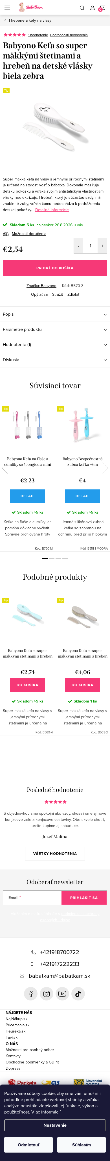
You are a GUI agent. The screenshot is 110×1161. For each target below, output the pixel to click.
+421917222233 (59, 964)
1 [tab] (45, 558)
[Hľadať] (82, 7)
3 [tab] (58, 558)
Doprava (13, 1068)
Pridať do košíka (55, 268)
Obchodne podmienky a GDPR (32, 1062)
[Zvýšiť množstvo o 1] (102, 245)
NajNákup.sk (16, 1019)
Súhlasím (81, 1145)
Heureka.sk (15, 1031)
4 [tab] (65, 558)
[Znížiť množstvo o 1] (78, 245)
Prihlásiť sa (84, 897)
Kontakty (13, 1056)
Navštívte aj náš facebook (31, 993)
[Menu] (7, 7)
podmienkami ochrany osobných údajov (70, 917)
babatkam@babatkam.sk (59, 976)
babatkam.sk (46, 993)
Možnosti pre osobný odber (30, 1049)
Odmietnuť (28, 1145)
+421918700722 (59, 952)
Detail (28, 496)
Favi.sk (11, 1037)
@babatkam (78, 993)
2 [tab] (51, 558)
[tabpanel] (27, 475)
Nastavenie (55, 1125)
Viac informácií (46, 1112)
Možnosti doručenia (29, 233)
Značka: (41, 285)
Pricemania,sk (17, 1025)
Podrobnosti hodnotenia (69, 35)
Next (105, 468)
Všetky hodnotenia (55, 853)
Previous (5, 468)
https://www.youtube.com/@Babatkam (62, 993)
